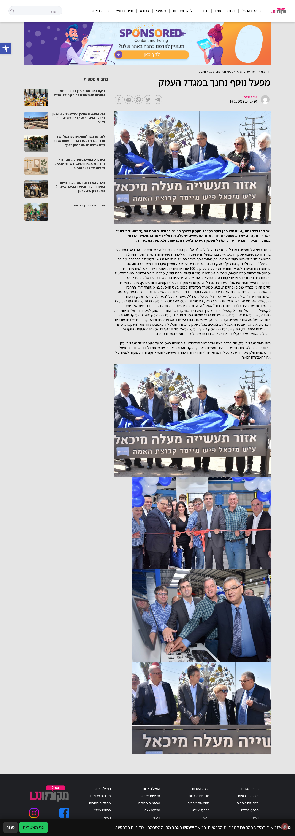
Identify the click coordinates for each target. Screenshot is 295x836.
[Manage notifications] (284, 826)
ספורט (144, 10)
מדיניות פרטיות (248, 795)
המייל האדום (99, 10)
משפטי (161, 10)
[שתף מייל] (128, 99)
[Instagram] (34, 813)
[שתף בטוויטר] (148, 99)
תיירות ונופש (124, 10)
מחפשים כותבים (248, 803)
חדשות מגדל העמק (247, 71)
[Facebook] (64, 813)
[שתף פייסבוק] (119, 99)
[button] (5, 48)
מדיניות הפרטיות (129, 827)
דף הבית (266, 71)
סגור (10, 827)
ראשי (255, 817)
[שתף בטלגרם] (158, 99)
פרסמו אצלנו (250, 810)
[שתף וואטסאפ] (138, 99)
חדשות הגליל (251, 10)
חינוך (204, 10)
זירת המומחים (225, 10)
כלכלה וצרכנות (183, 10)
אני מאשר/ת (33, 827)
